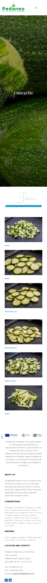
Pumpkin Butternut (11, 523)
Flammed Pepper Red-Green (20, 510)
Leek (33, 520)
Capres (11, 526)
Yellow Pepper (30, 507)
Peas (6, 526)
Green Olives (18, 520)
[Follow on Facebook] (6, 580)
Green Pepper (19, 507)
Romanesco (9, 518)
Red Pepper (9, 507)
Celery (39, 520)
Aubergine (17, 515)
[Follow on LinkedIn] (10, 580)
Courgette (9, 515)
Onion (31, 513)
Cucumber (34, 518)
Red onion (38, 513)
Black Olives (8, 520)
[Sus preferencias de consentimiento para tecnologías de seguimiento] (2, 437)
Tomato (16, 518)
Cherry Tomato (25, 518)
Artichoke (27, 520)
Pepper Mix (24, 513)
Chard (29, 523)
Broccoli (24, 515)
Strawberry (22, 523)
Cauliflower (32, 515)
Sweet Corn (36, 523)
